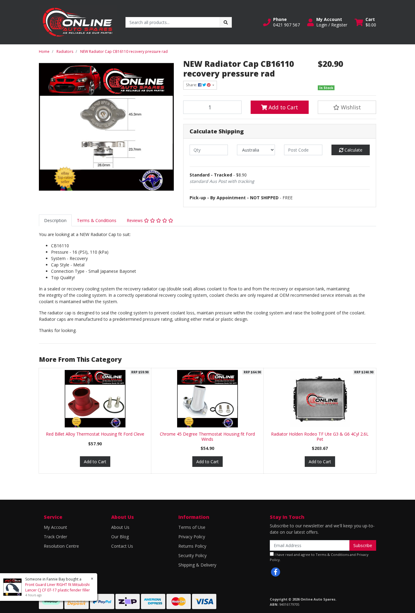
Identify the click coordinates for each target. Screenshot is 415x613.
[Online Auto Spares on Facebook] (275, 572)
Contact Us (122, 546)
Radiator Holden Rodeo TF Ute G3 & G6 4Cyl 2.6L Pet (320, 436)
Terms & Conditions (96, 220)
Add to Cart (282, 107)
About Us (120, 527)
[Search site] (226, 22)
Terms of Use (191, 527)
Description (55, 220)
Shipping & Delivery (197, 565)
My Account (55, 527)
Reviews (135, 220)
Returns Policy (192, 546)
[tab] (55, 220)
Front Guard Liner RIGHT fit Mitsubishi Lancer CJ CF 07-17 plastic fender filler (57, 587)
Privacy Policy (191, 536)
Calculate (352, 150)
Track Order (55, 536)
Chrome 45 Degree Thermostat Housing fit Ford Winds (207, 436)
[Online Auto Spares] (77, 22)
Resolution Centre (61, 546)
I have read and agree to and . (319, 557)
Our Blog (120, 536)
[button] (281, 22)
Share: (192, 84)
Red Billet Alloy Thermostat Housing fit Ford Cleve (95, 434)
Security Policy (192, 555)
